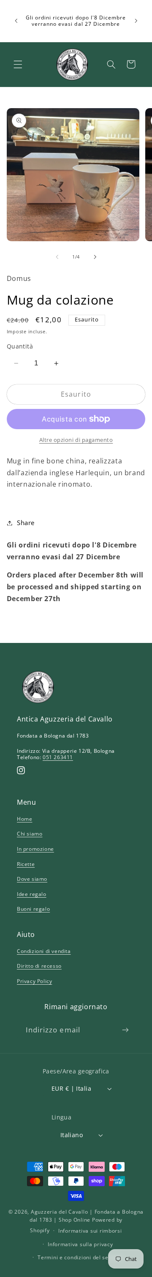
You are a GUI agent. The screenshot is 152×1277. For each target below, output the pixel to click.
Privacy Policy (34, 981)
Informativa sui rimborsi (90, 1231)
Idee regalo (31, 894)
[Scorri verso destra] (95, 257)
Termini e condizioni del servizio (80, 1257)
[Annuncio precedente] (16, 20)
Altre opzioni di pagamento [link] (76, 440)
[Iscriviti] (125, 1030)
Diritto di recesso (39, 965)
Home (24, 818)
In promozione (35, 848)
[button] (17, 64)
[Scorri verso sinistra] (57, 257)
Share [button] (26, 522)
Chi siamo (29, 833)
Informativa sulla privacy (80, 1244)
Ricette (26, 864)
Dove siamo (32, 878)
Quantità (20, 346)
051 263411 (58, 757)
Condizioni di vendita (44, 951)
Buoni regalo (33, 908)
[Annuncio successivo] (136, 20)
